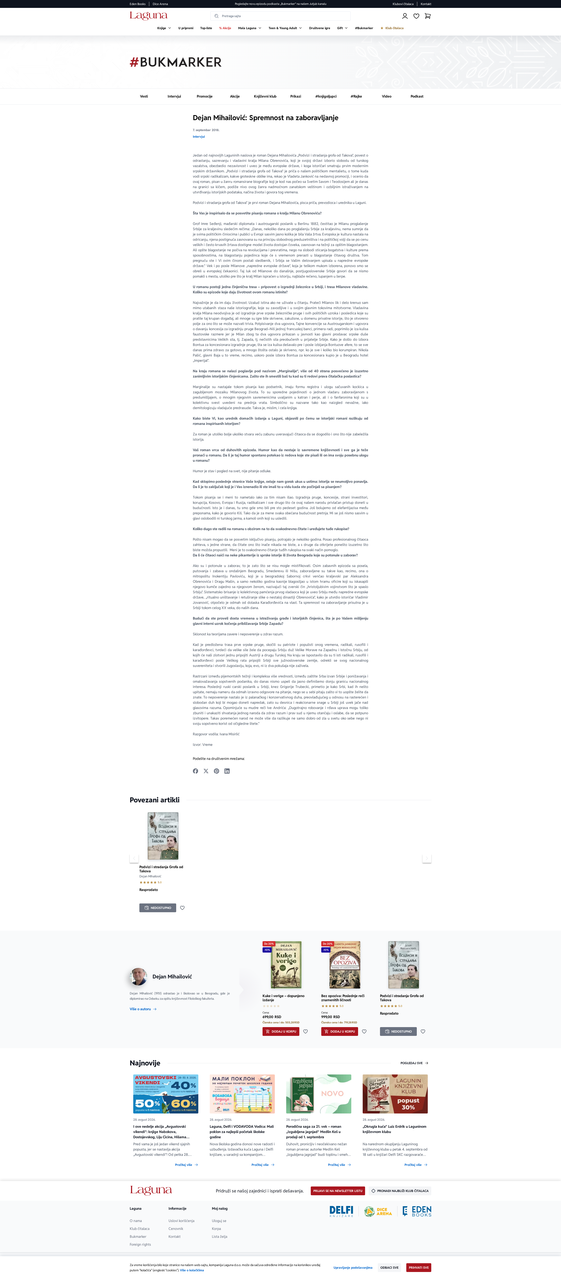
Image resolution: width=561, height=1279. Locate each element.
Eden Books (138, 4)
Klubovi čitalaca (403, 4)
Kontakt (426, 4)
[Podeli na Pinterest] (216, 771)
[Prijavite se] (404, 16)
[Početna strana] (150, 16)
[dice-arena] (378, 1211)
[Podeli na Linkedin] (227, 771)
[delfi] (341, 1211)
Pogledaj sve (412, 1063)
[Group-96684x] (417, 1211)
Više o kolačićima (192, 1270)
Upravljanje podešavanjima (353, 1268)
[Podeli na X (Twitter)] (206, 771)
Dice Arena (160, 4)
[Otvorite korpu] (427, 16)
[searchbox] (280, 16)
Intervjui (199, 137)
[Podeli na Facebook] (195, 771)
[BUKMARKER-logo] (176, 62)
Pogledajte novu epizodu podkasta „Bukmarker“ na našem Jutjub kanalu (280, 4)
